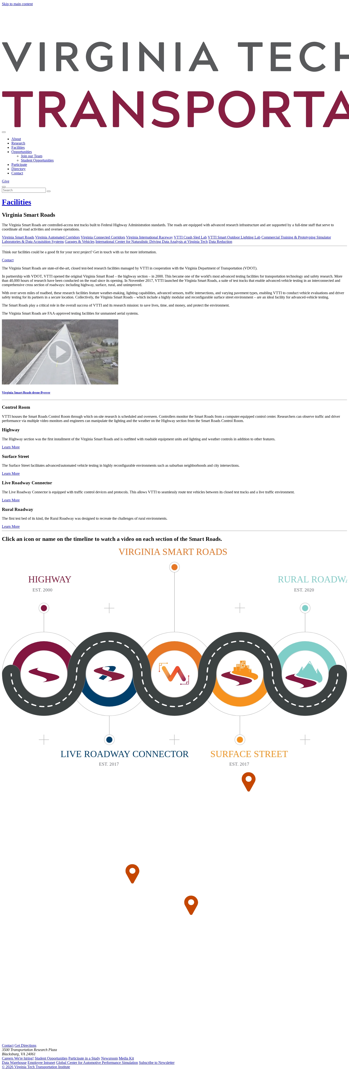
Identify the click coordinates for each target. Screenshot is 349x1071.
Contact (17, 173)
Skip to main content (17, 4)
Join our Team (31, 156)
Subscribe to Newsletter (156, 1063)
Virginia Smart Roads (18, 237)
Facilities (18, 147)
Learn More (11, 447)
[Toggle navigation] (4, 132)
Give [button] (5, 181)
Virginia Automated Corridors (57, 237)
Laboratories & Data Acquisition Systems (33, 242)
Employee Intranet (41, 1063)
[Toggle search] (4, 186)
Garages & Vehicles (79, 242)
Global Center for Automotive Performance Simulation (97, 1063)
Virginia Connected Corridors (103, 237)
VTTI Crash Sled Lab (190, 237)
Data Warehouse (14, 1063)
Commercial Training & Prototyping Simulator (296, 237)
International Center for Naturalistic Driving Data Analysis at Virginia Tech (151, 242)
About (16, 139)
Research (18, 143)
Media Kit (126, 1058)
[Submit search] (49, 191)
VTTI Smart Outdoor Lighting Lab (234, 237)
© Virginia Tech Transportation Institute (36, 1067)
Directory (18, 169)
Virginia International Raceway (149, 237)
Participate (19, 165)
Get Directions (25, 1045)
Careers (18, 1058)
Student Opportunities (37, 160)
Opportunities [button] (21, 152)
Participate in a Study (84, 1058)
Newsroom (109, 1058)
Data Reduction (220, 242)
